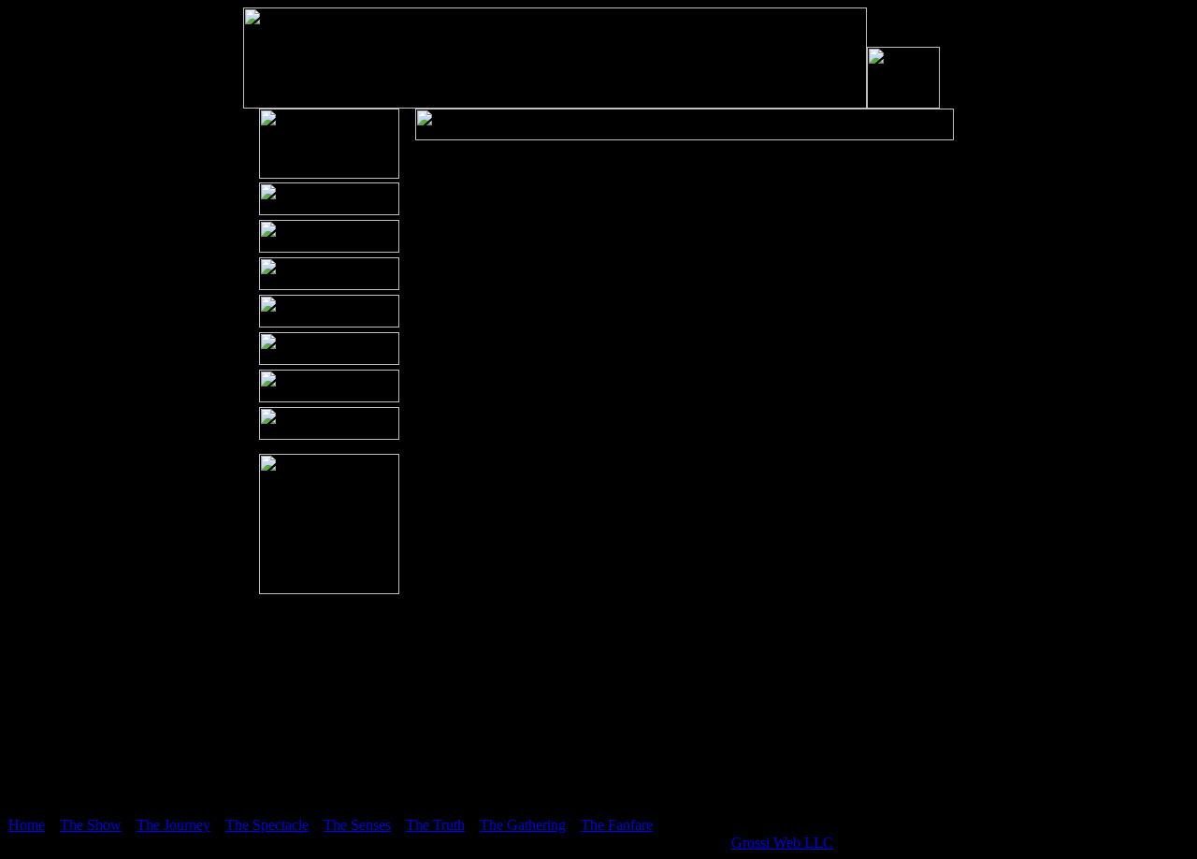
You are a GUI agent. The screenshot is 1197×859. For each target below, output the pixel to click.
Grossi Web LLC (782, 843)
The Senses (357, 825)
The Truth (435, 825)
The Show (91, 825)
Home (26, 825)
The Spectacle (267, 825)
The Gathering (523, 825)
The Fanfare (617, 825)
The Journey (173, 825)
